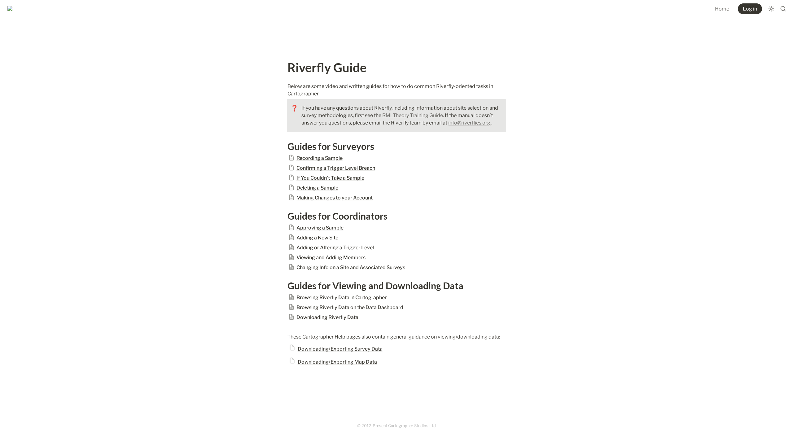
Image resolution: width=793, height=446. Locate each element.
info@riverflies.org (469, 123)
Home (722, 9)
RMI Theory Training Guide (412, 115)
